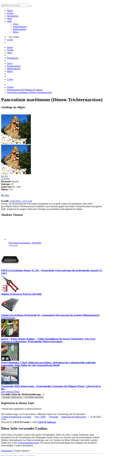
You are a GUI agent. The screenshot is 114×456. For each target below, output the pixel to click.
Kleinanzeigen (20, 26)
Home (10, 10)
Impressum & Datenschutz (73, 417)
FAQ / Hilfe (40, 417)
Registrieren (12, 16)
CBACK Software (47, 422)
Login (10, 39)
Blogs (16, 32)
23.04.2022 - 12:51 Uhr (21, 201)
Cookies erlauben (21, 450)
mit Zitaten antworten (34, 397)
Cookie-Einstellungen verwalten (16, 417)
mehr (9, 21)
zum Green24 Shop (10, 391)
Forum (10, 13)
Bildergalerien (19, 29)
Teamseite (53, 417)
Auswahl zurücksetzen (12, 397)
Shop (9, 18)
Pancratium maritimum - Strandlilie (25, 243)
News (16, 24)
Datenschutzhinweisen (28, 442)
